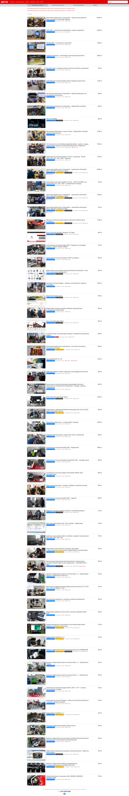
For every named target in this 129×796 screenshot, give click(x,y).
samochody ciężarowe (60, 172)
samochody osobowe (50, 20)
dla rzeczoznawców (59, 120)
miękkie (57, 336)
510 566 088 (64, 791)
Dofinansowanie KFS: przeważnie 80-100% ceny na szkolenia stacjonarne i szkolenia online (51, 8)
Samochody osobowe (37, 5)
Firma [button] (41, 2)
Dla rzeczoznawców (78, 5)
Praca (37, 2)
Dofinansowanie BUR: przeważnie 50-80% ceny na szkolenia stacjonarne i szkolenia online (51, 10)
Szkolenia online (20, 2)
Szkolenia (12, 2)
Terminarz (32, 2)
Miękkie (95, 5)
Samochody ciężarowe (58, 5)
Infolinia (27, 2)
